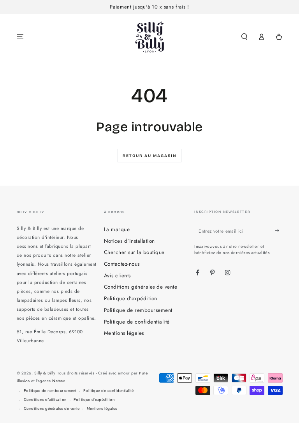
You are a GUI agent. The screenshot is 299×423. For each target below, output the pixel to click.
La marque (117, 229)
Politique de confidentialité (137, 322)
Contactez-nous (122, 264)
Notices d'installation (129, 241)
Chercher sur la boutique (134, 252)
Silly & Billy (44, 373)
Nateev (58, 381)
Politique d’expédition (94, 399)
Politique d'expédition (130, 298)
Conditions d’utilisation (45, 399)
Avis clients (117, 275)
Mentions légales (124, 333)
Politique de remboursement (138, 310)
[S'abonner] (279, 230)
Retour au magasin (150, 155)
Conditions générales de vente (141, 287)
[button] (244, 37)
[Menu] (20, 37)
